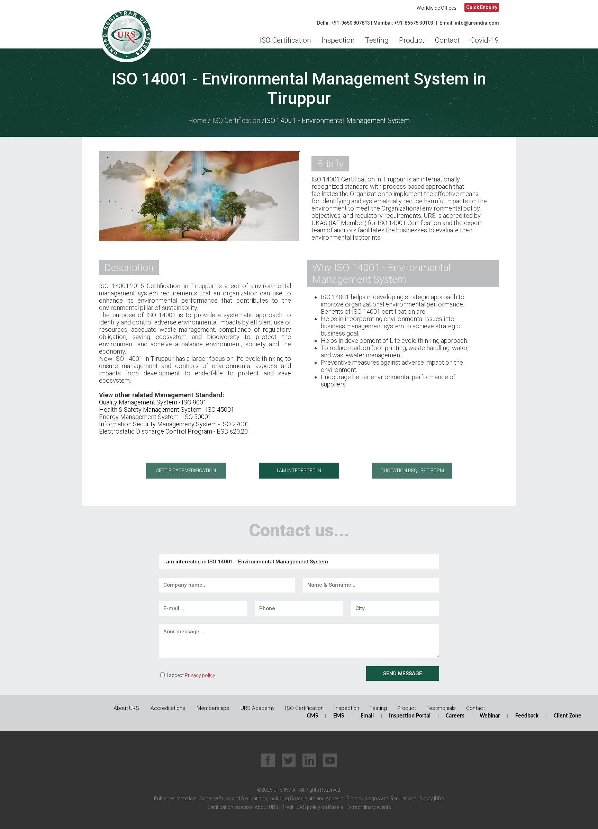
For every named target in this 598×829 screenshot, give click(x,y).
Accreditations (168, 708)
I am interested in (299, 470)
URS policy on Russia (320, 807)
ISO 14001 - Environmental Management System (337, 121)
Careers (455, 716)
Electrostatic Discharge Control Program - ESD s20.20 (173, 431)
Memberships (213, 708)
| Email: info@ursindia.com (467, 23)
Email (367, 716)
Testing (377, 40)
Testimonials (441, 708)
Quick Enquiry (481, 7)
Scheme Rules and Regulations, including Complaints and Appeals (271, 798)
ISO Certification (285, 40)
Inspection (338, 40)
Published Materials (175, 798)
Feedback (526, 716)
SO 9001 (195, 402)
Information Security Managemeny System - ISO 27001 (174, 424)
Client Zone (567, 716)
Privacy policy (200, 675)
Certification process (230, 807)
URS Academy (257, 708)
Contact (447, 40)
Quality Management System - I (141, 402)
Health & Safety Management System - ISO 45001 (166, 409)
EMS (338, 716)
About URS (126, 708)
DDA (439, 798)
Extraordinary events (368, 807)
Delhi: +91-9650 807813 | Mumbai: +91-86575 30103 (375, 23)
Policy (425, 798)
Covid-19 (484, 40)
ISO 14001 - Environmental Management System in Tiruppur (299, 88)
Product (411, 40)
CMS (312, 716)
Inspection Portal (410, 716)
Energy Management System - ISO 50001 (155, 416)
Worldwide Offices (436, 8)
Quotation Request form (412, 470)
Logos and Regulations (390, 798)
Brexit (287, 807)
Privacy (354, 798)
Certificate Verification (186, 470)
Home (197, 121)
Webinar (490, 716)
